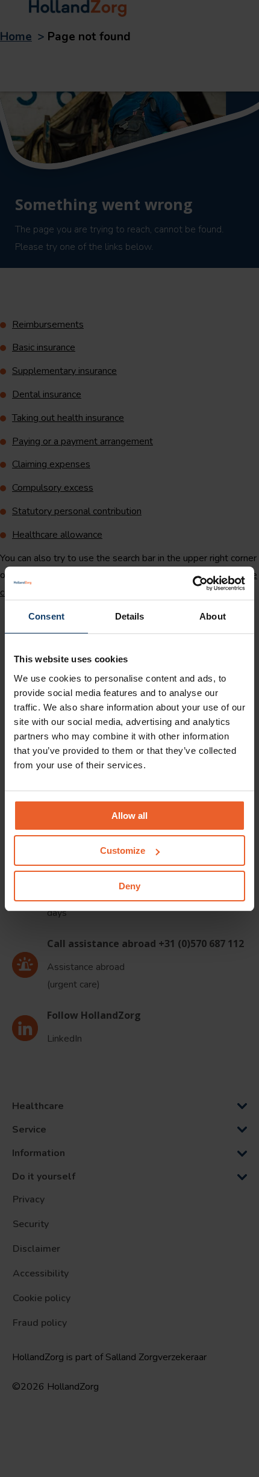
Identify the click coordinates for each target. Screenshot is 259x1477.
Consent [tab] (46, 616)
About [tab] (212, 616)
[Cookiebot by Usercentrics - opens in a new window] (192, 583)
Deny (129, 886)
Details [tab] (130, 616)
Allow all (129, 815)
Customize (122, 850)
